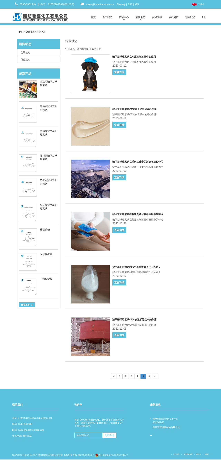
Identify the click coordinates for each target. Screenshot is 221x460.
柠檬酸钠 (45, 229)
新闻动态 (140, 17)
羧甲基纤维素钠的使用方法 (165, 419)
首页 (93, 17)
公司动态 (25, 52)
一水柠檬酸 (46, 279)
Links (176, 454)
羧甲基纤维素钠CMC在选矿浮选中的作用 (134, 319)
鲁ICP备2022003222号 (83, 455)
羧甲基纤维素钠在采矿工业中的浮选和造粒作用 (137, 161)
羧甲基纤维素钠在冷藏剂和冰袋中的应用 (134, 56)
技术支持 (157, 17)
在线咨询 (174, 17)
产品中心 (124, 17)
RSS (130, 4)
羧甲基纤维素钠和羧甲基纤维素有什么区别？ (136, 266)
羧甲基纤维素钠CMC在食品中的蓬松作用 (134, 109)
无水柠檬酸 (46, 254)
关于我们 (107, 17)
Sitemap (121, 4)
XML (137, 4)
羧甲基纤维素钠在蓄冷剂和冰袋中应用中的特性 (137, 214)
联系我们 (190, 17)
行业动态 (41, 32)
